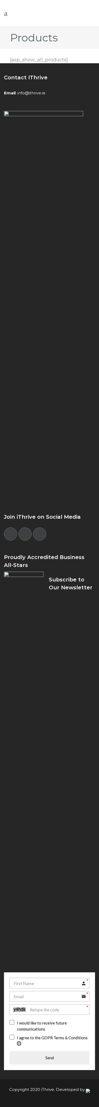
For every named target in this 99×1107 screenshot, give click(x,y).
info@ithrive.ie (31, 92)
